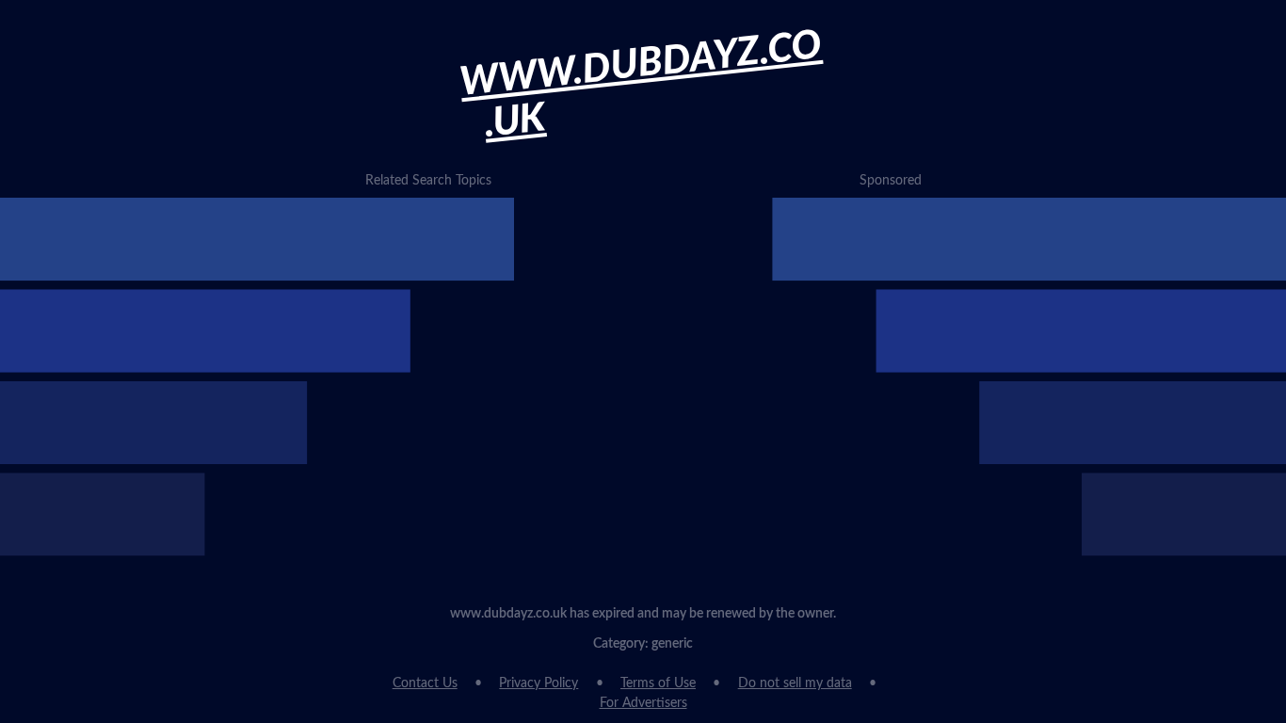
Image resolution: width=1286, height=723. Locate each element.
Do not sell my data (795, 683)
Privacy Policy (538, 683)
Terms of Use (658, 683)
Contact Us (425, 683)
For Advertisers (643, 703)
